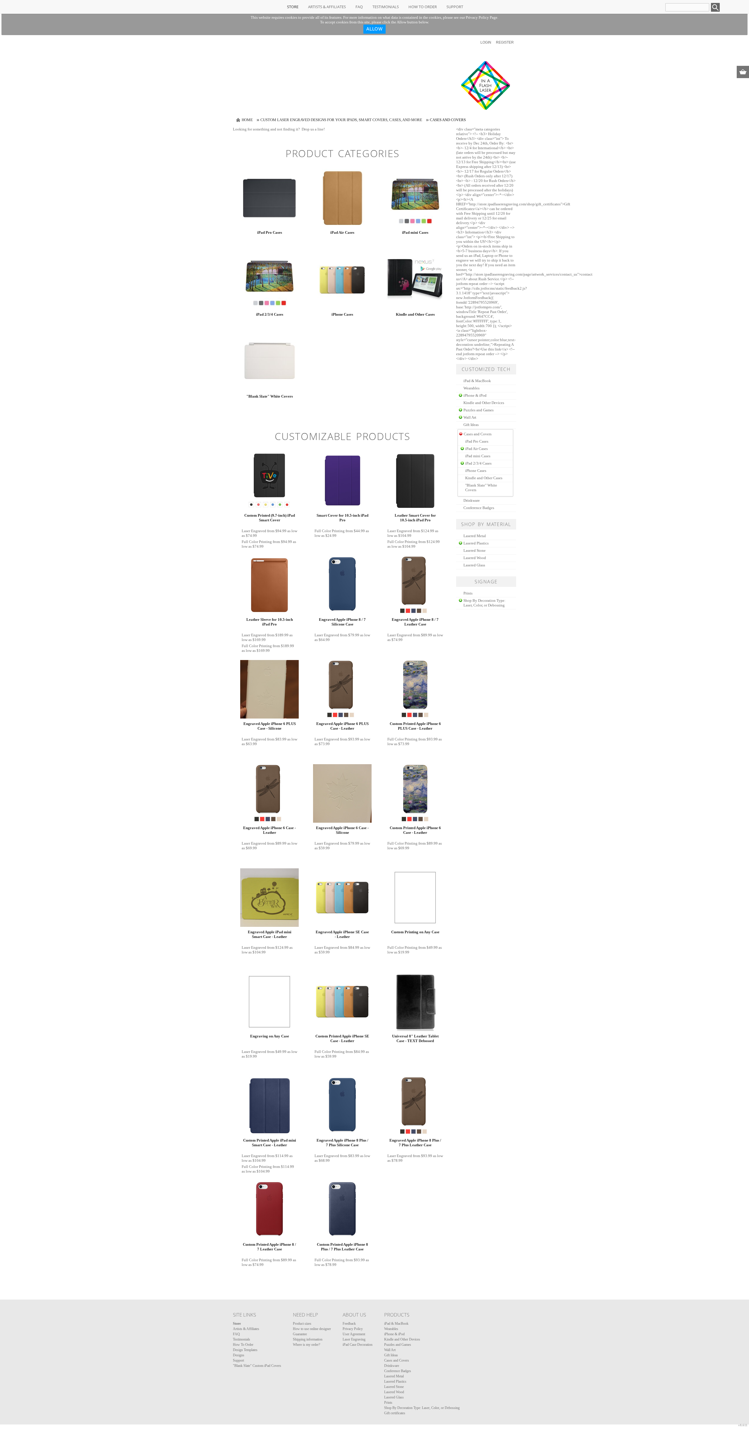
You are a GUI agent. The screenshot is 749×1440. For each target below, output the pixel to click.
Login (485, 42)
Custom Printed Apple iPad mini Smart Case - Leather (269, 1142)
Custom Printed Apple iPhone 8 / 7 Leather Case (269, 1246)
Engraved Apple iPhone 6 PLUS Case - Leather (342, 726)
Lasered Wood (474, 558)
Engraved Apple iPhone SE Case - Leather (342, 934)
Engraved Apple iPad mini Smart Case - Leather (269, 934)
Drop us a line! (313, 129)
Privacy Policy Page (481, 17)
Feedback (349, 1324)
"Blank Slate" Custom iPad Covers (257, 1366)
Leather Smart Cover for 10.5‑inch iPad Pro (415, 517)
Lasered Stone (474, 550)
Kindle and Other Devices (483, 403)
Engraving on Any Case (269, 1036)
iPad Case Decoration (357, 1345)
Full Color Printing (257, 541)
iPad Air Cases (342, 232)
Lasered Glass (474, 565)
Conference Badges (478, 508)
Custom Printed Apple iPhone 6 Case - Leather (415, 830)
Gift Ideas (471, 424)
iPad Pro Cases (269, 232)
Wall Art (469, 417)
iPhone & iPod (475, 395)
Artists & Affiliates (327, 6)
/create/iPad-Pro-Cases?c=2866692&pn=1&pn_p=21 (269, 198)
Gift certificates (394, 1413)
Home (247, 120)
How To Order (422, 6)
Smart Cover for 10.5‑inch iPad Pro (342, 517)
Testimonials (385, 6)
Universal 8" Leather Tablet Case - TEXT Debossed (415, 1038)
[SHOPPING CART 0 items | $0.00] (743, 72)
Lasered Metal (474, 536)
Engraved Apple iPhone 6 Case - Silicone (342, 830)
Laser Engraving (354, 1339)
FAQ (359, 6)
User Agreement (354, 1334)
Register (505, 42)
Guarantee (300, 1334)
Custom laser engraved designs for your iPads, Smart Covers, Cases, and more (341, 120)
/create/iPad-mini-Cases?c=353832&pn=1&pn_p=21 (415, 198)
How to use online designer (312, 1329)
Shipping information (307, 1339)
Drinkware (471, 500)
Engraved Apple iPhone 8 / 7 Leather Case (415, 621)
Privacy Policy (353, 1329)
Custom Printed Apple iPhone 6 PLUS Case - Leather (415, 726)
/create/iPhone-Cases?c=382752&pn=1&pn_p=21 (342, 280)
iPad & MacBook (477, 381)
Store (292, 6)
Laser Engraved (254, 531)
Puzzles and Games (478, 410)
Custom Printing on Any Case (415, 932)
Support (454, 6)
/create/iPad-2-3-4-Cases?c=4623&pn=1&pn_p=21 (269, 280)
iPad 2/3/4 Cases (269, 314)
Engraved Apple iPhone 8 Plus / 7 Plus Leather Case (415, 1142)
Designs (238, 1355)
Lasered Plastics (476, 543)
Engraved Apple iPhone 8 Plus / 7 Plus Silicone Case (342, 1142)
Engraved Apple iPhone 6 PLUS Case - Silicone (269, 726)
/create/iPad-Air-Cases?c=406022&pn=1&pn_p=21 (342, 198)
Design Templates (245, 1350)
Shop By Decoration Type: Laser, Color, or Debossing (484, 602)
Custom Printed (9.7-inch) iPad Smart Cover (269, 517)
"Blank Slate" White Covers (269, 396)
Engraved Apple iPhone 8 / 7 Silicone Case (342, 621)
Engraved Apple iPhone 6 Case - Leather (269, 830)
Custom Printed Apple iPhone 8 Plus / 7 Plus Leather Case (342, 1246)
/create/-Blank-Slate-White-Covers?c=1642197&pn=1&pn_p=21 (269, 362)
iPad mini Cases (415, 232)
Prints (468, 593)
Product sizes (302, 1324)
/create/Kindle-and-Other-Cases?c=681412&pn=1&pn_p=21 (415, 280)
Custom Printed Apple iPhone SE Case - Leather (342, 1038)
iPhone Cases (342, 314)
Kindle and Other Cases (415, 314)
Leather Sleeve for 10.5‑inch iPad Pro (269, 621)
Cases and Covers (396, 1360)
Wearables (471, 388)
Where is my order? (306, 1345)
